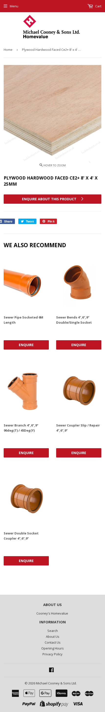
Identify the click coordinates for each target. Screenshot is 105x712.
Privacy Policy (52, 654)
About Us (52, 636)
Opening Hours (52, 648)
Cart (97, 6)
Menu (14, 6)
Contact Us (53, 642)
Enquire (26, 344)
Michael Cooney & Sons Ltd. (56, 683)
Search (52, 630)
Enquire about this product (49, 199)
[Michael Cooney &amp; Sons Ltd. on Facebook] (51, 670)
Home (8, 49)
